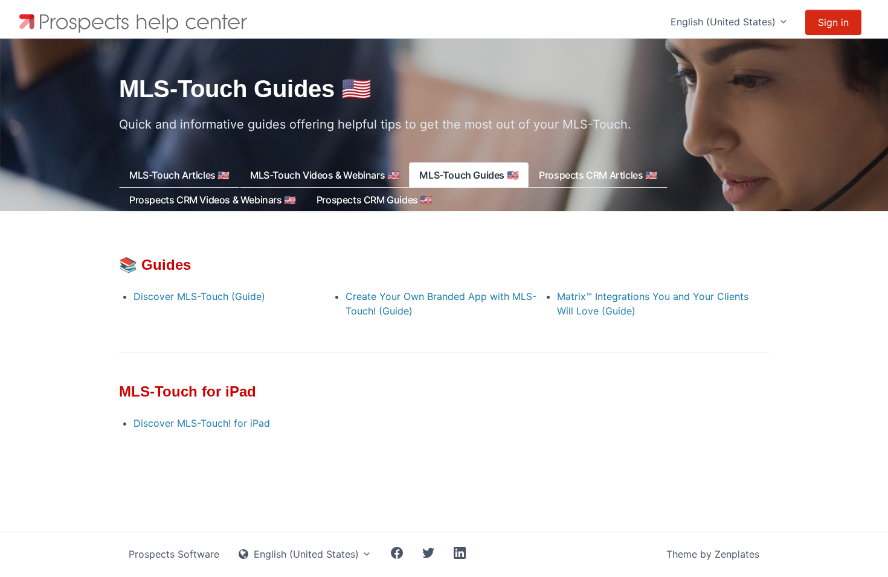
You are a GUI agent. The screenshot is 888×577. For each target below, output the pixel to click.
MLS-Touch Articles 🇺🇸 (179, 175)
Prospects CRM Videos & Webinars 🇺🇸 (212, 200)
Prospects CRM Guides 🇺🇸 (374, 200)
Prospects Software (174, 554)
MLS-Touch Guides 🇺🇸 (468, 175)
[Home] (136, 22)
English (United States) (725, 22)
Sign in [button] (833, 22)
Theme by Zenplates (712, 554)
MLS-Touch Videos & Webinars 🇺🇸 (324, 175)
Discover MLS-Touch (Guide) (199, 296)
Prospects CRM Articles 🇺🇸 (598, 175)
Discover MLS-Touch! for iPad (202, 423)
